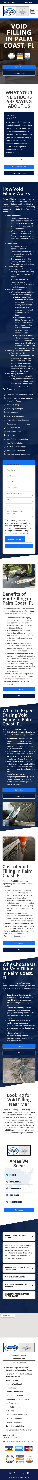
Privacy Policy (23, 533)
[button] (32, 11)
